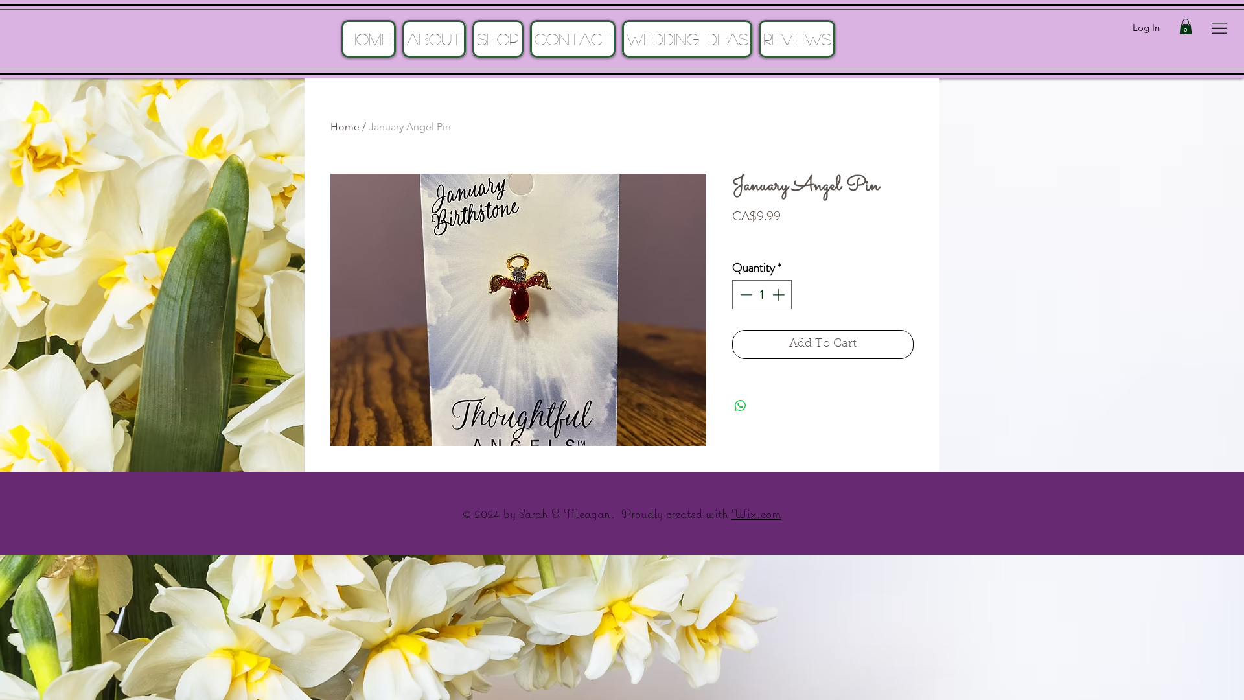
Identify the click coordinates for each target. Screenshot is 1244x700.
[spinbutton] (762, 295)
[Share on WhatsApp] (740, 406)
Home (345, 127)
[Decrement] (744, 295)
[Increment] (779, 295)
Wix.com (756, 513)
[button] (1219, 28)
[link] (1185, 26)
